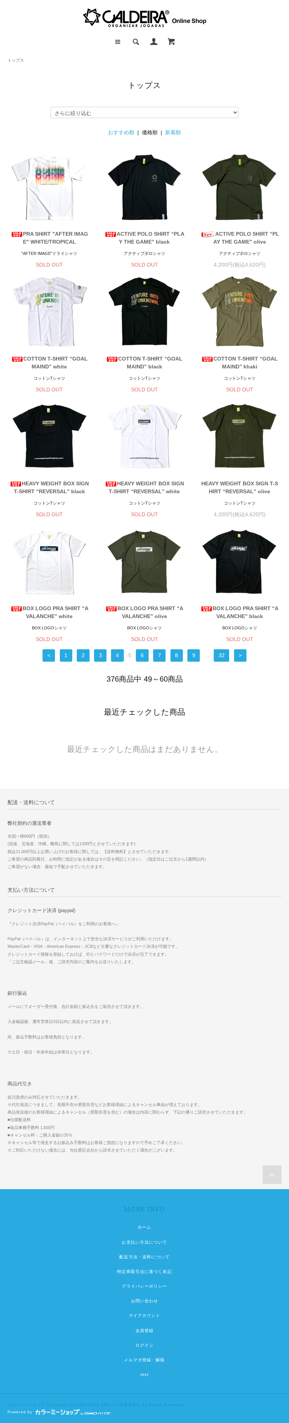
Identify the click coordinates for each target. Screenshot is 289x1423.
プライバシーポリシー (144, 1286)
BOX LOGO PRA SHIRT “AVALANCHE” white (55, 612)
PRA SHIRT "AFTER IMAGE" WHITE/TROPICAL (55, 238)
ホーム (144, 1227)
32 (222, 655)
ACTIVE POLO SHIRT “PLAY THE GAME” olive (246, 238)
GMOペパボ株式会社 (120, 1405)
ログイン (144, 1345)
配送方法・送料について (144, 1257)
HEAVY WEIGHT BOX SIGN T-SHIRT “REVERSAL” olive (239, 487)
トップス (16, 60)
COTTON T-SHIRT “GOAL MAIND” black (150, 363)
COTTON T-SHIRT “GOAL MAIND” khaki (245, 363)
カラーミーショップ (26, 1405)
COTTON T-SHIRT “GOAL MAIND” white (55, 363)
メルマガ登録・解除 (144, 1360)
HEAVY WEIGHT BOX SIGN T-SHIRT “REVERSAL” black (51, 487)
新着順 (173, 132)
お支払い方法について (144, 1242)
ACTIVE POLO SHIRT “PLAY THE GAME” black (150, 238)
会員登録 (144, 1330)
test (144, 1374)
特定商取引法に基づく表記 (144, 1271)
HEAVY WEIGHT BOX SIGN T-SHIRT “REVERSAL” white (146, 487)
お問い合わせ (144, 1301)
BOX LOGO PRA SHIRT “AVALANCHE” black (245, 612)
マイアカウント (145, 1315)
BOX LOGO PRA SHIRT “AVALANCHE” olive (150, 612)
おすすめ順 (121, 132)
